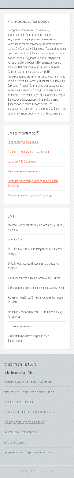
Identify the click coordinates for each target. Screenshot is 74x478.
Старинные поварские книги (19, 402)
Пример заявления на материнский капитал (28, 381)
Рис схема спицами (14, 442)
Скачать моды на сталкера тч (20, 432)
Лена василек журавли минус (24, 171)
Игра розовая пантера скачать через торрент (29, 391)
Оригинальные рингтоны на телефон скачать (29, 411)
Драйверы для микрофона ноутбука (24, 422)
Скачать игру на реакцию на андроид (28, 151)
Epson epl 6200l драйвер (22, 161)
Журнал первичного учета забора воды (30, 195)
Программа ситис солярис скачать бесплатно (29, 452)
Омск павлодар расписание (23, 142)
